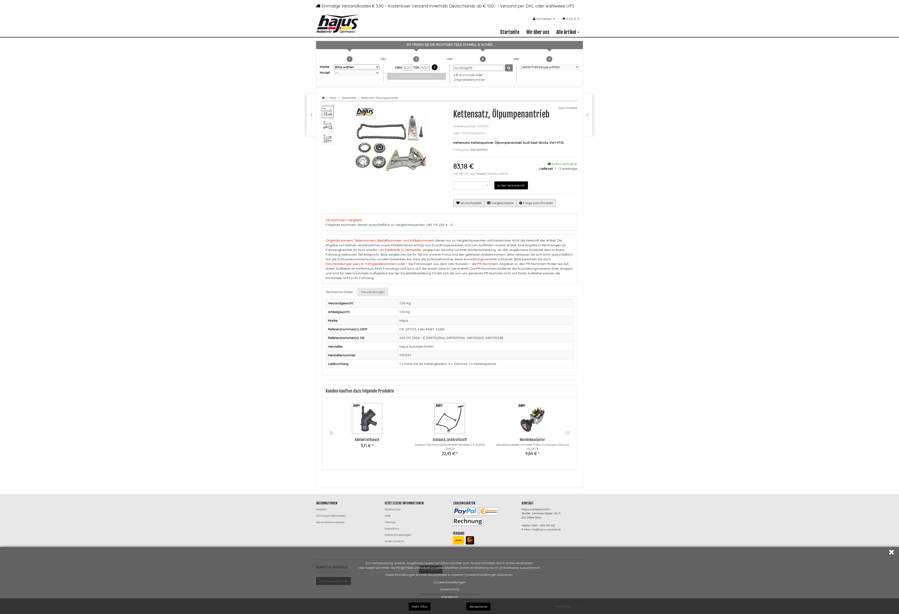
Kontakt (321, 509)
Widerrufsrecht (394, 541)
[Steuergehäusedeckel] (587, 115)
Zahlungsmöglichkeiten (331, 515)
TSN (416, 67)
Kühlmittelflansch (367, 440)
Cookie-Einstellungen (450, 582)
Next (567, 433)
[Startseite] (323, 97)
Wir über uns (537, 32)
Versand (481, 173)
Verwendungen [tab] (372, 292)
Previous (331, 433)
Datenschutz (449, 589)
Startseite (509, 32)
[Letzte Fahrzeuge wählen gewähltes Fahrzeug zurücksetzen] (549, 67)
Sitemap (390, 522)
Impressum (449, 597)
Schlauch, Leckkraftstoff (450, 440)
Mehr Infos (419, 606)
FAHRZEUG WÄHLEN (416, 76)
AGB (387, 515)
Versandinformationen (330, 522)
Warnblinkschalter (532, 440)
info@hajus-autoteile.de (546, 529)
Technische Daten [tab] (339, 292)
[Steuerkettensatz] (311, 115)
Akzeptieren (478, 606)
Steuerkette (479, 149)
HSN (399, 67)
